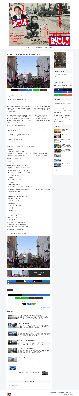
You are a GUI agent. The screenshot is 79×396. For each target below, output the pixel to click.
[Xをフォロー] (25, 304)
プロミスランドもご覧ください (61, 77)
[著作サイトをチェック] (23, 304)
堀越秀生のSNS (61, 392)
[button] (43, 90)
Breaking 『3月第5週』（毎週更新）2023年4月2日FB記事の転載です (62, 116)
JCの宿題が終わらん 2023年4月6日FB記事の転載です (63, 111)
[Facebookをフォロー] (28, 304)
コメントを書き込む (28, 381)
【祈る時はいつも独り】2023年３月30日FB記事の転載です (62, 120)
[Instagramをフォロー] (30, 304)
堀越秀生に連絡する (68, 392)
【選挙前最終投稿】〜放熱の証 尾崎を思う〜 (62, 104)
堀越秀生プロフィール (54, 392)
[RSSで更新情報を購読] (35, 304)
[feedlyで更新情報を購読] (32, 304)
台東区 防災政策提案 (59, 108)
